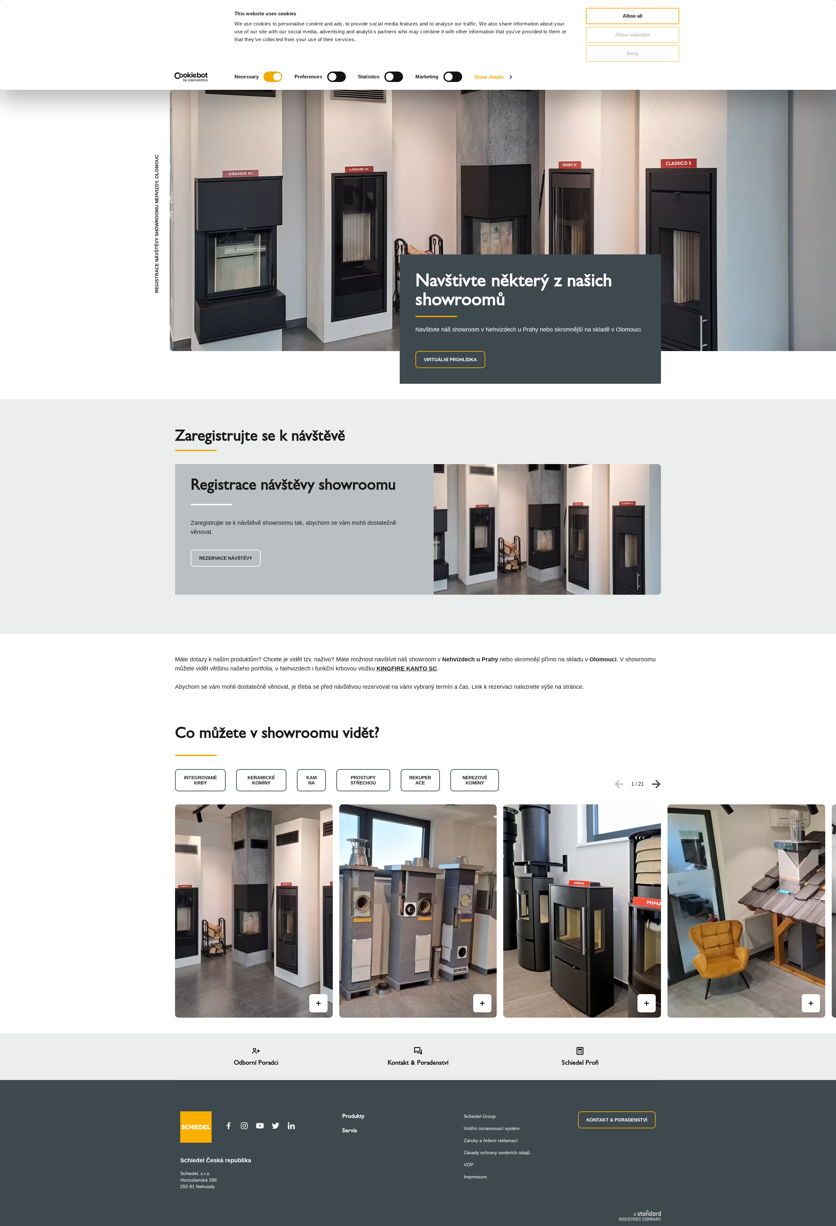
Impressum (475, 1176)
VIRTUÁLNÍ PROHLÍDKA (450, 359)
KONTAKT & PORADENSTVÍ (617, 1119)
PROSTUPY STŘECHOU (363, 780)
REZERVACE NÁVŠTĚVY (225, 558)
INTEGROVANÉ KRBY (200, 780)
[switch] (336, 77)
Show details (489, 77)
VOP (468, 1164)
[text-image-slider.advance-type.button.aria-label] (318, 1003)
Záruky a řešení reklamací (491, 1140)
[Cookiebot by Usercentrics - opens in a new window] (191, 77)
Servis (349, 1130)
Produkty (353, 1116)
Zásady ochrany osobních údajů (497, 1152)
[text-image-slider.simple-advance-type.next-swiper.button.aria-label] (656, 784)
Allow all (632, 16)
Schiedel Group (480, 1116)
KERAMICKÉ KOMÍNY (261, 780)
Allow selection (632, 35)
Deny (632, 53)
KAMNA (311, 780)
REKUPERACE (420, 780)
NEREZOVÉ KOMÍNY (474, 780)
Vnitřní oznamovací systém (492, 1128)
